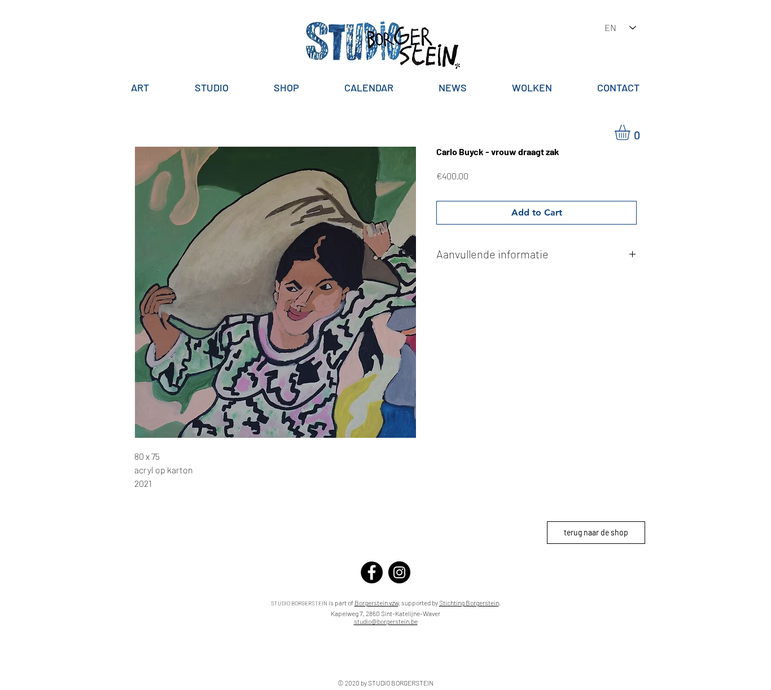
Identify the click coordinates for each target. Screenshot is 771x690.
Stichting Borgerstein (469, 603)
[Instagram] (399, 572)
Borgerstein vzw (376, 603)
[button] (631, 132)
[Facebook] (372, 572)
